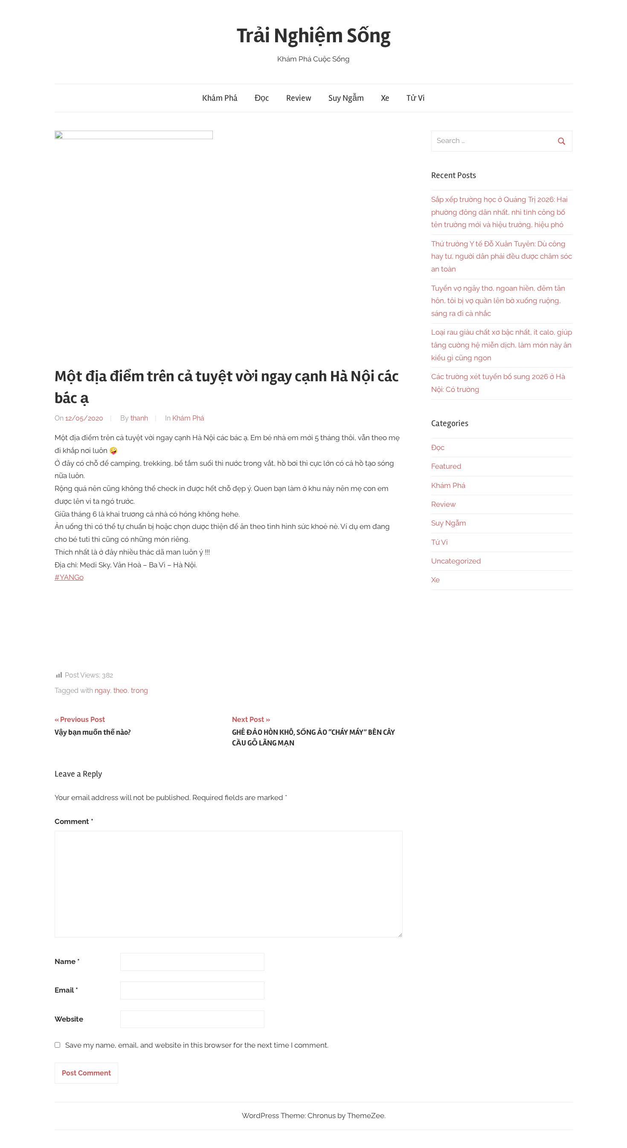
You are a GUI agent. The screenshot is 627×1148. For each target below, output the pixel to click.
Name (67, 961)
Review (298, 98)
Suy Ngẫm (346, 98)
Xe (385, 98)
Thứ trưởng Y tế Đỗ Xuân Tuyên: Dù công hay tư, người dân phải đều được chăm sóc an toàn (501, 257)
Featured (446, 466)
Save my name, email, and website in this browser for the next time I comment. (196, 1045)
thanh (139, 418)
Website (69, 1019)
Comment (74, 821)
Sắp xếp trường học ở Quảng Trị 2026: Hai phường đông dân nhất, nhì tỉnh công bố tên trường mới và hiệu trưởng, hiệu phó (499, 212)
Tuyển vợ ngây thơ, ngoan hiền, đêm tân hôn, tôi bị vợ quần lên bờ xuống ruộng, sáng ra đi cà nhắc (498, 301)
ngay (102, 690)
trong (139, 690)
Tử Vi (415, 98)
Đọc (262, 98)
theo (120, 690)
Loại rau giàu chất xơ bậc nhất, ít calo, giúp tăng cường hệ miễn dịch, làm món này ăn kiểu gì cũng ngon (501, 345)
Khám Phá (220, 98)
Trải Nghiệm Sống (314, 35)
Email (66, 990)
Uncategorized (456, 561)
